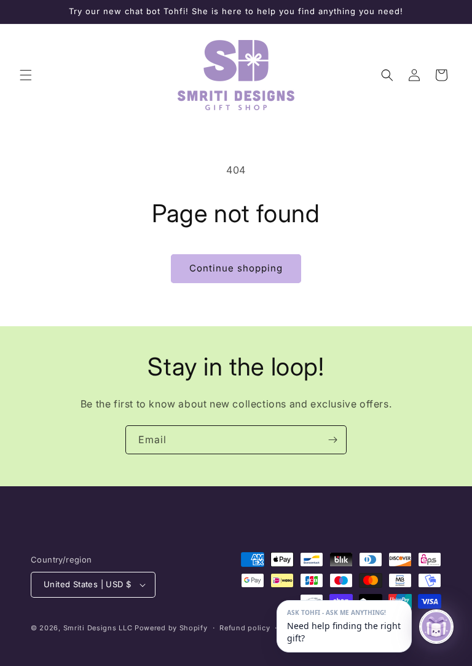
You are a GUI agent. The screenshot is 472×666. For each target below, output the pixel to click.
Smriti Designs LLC (98, 628)
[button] (25, 75)
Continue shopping (236, 268)
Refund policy (244, 628)
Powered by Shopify (171, 628)
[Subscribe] (332, 439)
